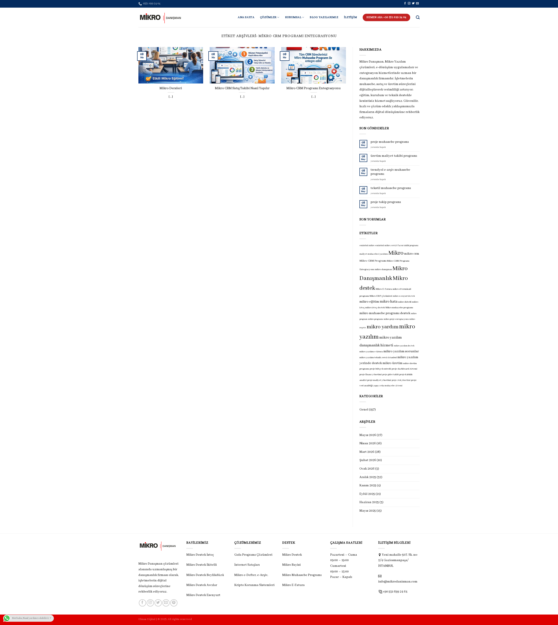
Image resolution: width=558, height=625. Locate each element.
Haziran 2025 (369, 502)
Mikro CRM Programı (372, 261)
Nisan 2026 (367, 443)
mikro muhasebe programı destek (384, 313)
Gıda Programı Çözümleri (253, 555)
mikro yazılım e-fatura (371, 351)
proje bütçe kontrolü (380, 368)
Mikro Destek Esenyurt (203, 595)
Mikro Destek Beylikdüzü (205, 575)
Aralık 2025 (367, 477)
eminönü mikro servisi (386, 245)
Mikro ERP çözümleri (381, 296)
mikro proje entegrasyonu (396, 319)
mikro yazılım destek (404, 345)
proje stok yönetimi (401, 380)
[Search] (418, 17)
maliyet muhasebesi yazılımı (373, 254)
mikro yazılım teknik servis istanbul (378, 357)
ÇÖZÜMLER (268, 17)
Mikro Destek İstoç (200, 555)
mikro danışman (383, 269)
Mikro (395, 253)
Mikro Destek (292, 555)
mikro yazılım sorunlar (401, 351)
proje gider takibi (390, 374)
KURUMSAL (293, 17)
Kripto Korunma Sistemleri (254, 585)
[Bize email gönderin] (417, 3)
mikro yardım (382, 327)
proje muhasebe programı (390, 142)
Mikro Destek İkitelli (201, 565)
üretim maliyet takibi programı (394, 156)
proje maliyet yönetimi (379, 380)
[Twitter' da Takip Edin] (413, 3)
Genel (363, 410)
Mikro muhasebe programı (399, 307)
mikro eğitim (369, 302)
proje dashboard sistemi (404, 368)
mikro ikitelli (405, 301)
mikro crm (411, 254)
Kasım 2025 (367, 485)
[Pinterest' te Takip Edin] (173, 602)
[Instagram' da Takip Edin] (409, 3)
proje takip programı (386, 202)
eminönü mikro (366, 245)
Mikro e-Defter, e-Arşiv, (251, 575)
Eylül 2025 (367, 494)
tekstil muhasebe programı (391, 188)
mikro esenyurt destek (404, 296)
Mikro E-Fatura (384, 289)
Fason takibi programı (408, 245)
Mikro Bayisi (291, 565)
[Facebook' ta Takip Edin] (405, 3)
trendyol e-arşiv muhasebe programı (390, 172)
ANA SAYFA (246, 17)
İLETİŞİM (350, 17)
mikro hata (389, 301)
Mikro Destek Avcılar (201, 585)
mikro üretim (393, 363)
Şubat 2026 (367, 460)
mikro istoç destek (375, 307)
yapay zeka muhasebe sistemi (387, 385)
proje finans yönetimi (370, 374)
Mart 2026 (366, 452)
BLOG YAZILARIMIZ (324, 17)
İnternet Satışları (247, 565)
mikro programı (375, 319)
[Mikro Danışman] (160, 17)
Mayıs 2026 (367, 435)
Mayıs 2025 (367, 511)
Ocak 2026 (366, 469)
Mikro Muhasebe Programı (302, 575)
